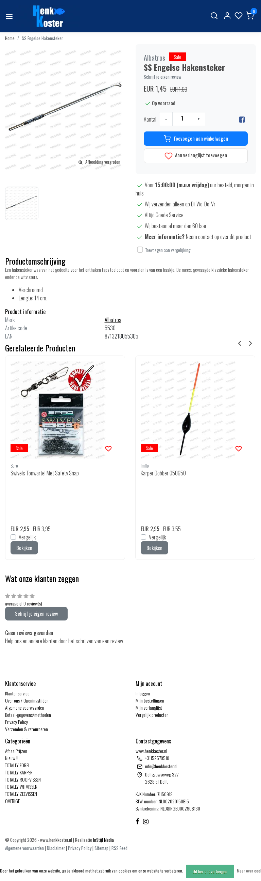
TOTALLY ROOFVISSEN (23, 779)
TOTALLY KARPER (19, 772)
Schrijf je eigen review (162, 77)
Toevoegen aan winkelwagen (200, 138)
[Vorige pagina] (240, 343)
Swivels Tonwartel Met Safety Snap (45, 473)
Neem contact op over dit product (218, 237)
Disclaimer (56, 848)
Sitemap (101, 848)
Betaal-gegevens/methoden (28, 714)
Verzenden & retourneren (26, 729)
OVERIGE (12, 800)
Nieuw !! (11, 757)
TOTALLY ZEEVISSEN (21, 793)
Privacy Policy (16, 721)
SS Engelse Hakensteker (42, 38)
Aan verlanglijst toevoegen (200, 155)
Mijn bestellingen (150, 700)
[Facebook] (242, 119)
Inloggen (143, 693)
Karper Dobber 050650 (163, 473)
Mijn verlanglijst (149, 707)
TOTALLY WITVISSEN (21, 786)
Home (10, 38)
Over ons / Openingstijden (27, 700)
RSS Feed (119, 848)
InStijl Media (103, 840)
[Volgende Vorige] (250, 343)
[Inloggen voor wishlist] (108, 448)
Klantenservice (17, 693)
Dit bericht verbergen (210, 871)
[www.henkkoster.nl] (48, 16)
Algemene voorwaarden (24, 707)
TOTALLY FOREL (17, 765)
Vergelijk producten (152, 714)
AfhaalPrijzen (16, 750)
